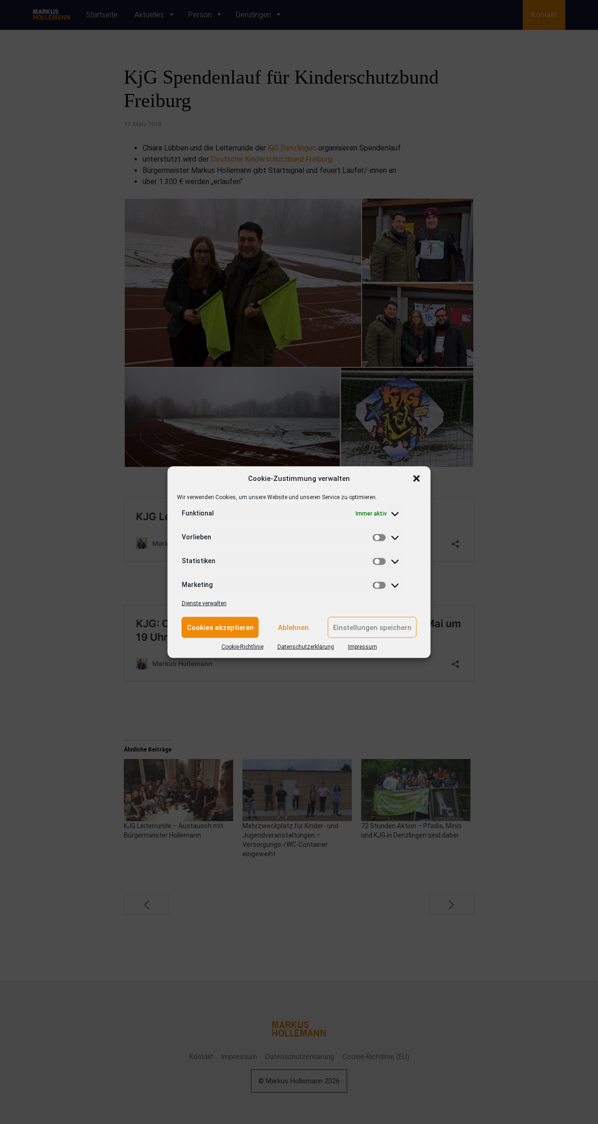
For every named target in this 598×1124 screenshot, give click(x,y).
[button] (416, 478)
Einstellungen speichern (372, 627)
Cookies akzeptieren (220, 627)
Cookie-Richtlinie (242, 647)
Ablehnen (293, 627)
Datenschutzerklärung (306, 647)
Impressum (362, 647)
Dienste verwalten (204, 603)
